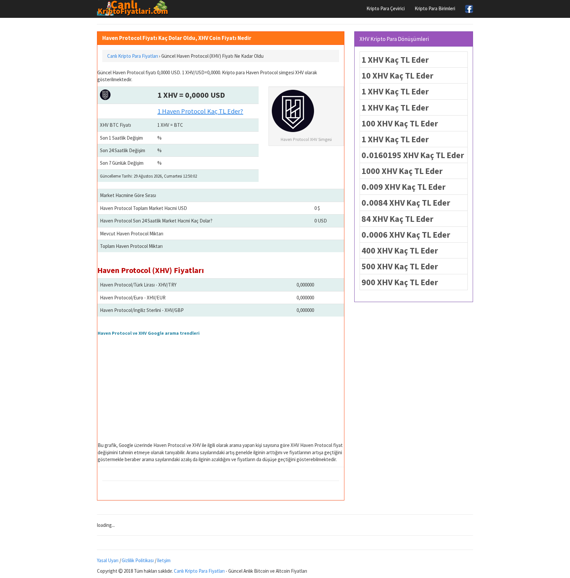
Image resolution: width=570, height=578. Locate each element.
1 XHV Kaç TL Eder (395, 59)
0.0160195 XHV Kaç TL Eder (413, 155)
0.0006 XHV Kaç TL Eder (406, 234)
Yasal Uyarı (107, 560)
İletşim (164, 560)
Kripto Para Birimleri (435, 8)
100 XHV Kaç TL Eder (400, 123)
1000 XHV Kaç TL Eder (402, 170)
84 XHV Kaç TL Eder (397, 218)
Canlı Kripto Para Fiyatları (199, 571)
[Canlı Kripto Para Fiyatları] (134, 8)
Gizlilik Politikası (138, 560)
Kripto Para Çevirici (385, 8)
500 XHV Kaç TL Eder (400, 266)
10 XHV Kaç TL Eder (397, 75)
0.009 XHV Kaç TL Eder (404, 186)
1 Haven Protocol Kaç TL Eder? (200, 111)
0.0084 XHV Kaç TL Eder (406, 202)
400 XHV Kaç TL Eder (400, 250)
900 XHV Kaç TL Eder (400, 282)
